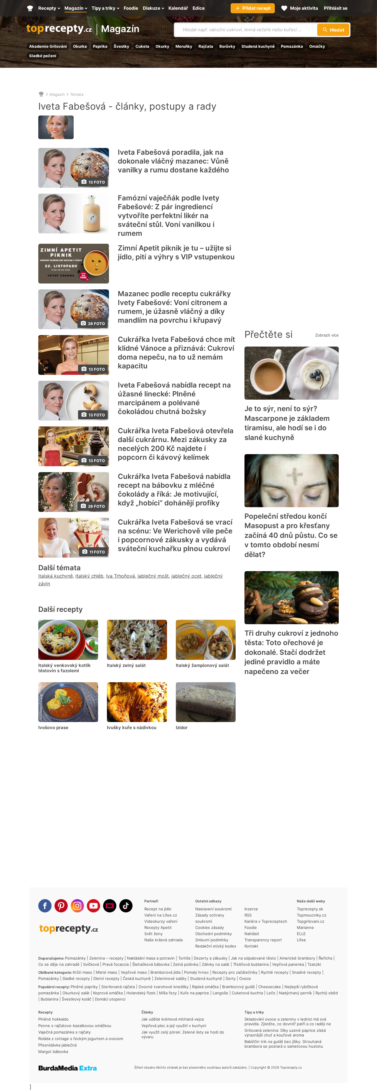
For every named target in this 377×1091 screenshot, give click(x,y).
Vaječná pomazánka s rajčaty (64, 1032)
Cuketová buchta (247, 993)
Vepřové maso (134, 972)
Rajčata (206, 46)
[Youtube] (93, 905)
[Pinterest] (61, 905)
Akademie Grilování (48, 46)
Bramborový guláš (238, 986)
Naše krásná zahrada (163, 939)
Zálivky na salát (215, 964)
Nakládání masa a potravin (151, 958)
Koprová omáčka (108, 993)
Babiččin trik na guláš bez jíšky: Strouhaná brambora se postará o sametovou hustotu (283, 1044)
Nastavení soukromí (213, 909)
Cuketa (142, 46)
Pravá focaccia (115, 964)
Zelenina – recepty (106, 958)
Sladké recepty (76, 978)
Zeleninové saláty (170, 978)
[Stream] (109, 905)
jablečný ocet (186, 576)
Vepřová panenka (288, 964)
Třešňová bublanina (251, 964)
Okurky (162, 46)
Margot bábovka (53, 1051)
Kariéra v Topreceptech (265, 921)
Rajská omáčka (205, 986)
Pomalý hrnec (196, 972)
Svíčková (91, 964)
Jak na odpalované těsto (253, 958)
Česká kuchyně (137, 978)
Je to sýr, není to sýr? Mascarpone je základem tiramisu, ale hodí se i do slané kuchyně (287, 422)
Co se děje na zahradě (59, 964)
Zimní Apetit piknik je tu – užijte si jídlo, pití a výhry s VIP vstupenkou (176, 252)
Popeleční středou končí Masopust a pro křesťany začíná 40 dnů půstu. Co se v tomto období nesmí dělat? (291, 535)
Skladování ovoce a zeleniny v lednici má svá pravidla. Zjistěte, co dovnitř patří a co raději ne (287, 1021)
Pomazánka (292, 46)
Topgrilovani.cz (310, 921)
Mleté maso (106, 972)
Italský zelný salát (126, 665)
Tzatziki (314, 964)
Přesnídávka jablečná (57, 1045)
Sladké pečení (42, 55)
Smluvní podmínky (211, 939)
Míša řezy (168, 993)
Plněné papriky (84, 986)
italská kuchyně (55, 576)
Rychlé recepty (274, 972)
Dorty (231, 978)
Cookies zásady (209, 927)
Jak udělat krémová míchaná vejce (172, 1019)
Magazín (120, 29)
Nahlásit (251, 933)
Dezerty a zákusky (210, 958)
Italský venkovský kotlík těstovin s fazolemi (64, 667)
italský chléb (89, 576)
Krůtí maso (82, 972)
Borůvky (227, 46)
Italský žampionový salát (202, 665)
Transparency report (263, 939)
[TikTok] (126, 905)
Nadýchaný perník (295, 993)
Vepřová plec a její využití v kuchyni (173, 1025)
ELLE (301, 933)
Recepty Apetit (158, 927)
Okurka (80, 46)
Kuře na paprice (194, 993)
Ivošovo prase (53, 727)
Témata (76, 94)
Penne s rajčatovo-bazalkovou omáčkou (74, 1025)
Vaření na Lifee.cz (160, 915)
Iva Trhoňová (120, 576)
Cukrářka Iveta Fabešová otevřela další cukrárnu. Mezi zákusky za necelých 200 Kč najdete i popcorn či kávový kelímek (176, 444)
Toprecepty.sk (310, 909)
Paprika (100, 46)
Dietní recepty (106, 978)
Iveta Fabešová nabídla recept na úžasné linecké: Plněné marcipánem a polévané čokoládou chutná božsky (174, 398)
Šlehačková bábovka (150, 964)
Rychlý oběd (326, 993)
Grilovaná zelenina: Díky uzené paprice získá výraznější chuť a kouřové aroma (285, 1032)
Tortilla (184, 958)
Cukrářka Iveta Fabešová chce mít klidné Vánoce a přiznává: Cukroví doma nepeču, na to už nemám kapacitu (176, 352)
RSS (248, 915)
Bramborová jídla (166, 972)
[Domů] (41, 94)
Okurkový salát (76, 993)
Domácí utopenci (110, 999)
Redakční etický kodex (215, 946)
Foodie (250, 927)
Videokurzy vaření (160, 921)
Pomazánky (75, 958)
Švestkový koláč (76, 999)
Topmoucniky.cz (311, 915)
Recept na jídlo (157, 909)
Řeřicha (325, 958)
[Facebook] (45, 905)
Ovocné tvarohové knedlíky (163, 986)
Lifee (301, 939)
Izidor (182, 727)
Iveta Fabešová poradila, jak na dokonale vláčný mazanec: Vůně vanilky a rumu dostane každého (173, 161)
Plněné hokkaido (53, 1019)
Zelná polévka (185, 964)
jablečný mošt (153, 576)
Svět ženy (153, 933)
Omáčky (317, 46)
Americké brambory (297, 958)
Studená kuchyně (258, 46)
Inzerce (251, 909)
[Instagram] (77, 905)
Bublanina (49, 999)
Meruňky (184, 46)
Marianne (305, 927)
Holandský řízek (141, 993)
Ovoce (245, 978)
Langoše (220, 993)
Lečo (271, 993)
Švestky (121, 46)
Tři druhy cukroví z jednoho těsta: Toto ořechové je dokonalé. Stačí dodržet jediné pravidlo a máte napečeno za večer (291, 652)
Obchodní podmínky (213, 933)
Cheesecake (269, 986)
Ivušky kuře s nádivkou (131, 727)
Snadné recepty (306, 972)
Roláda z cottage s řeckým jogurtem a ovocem (80, 1038)
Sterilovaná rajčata (118, 986)
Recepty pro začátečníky (234, 972)
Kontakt (251, 946)
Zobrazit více (327, 335)
